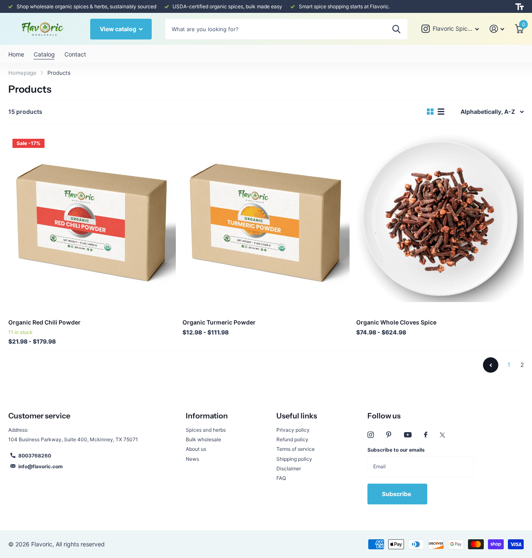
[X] (442, 435)
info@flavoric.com (40, 466)
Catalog (44, 54)
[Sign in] (497, 29)
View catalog (119, 28)
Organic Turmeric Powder (219, 322)
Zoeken (396, 29)
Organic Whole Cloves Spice (396, 322)
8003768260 (34, 455)
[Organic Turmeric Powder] (266, 218)
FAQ (281, 478)
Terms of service (295, 449)
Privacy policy (293, 430)
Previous (490, 365)
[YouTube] (407, 435)
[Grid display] (430, 111)
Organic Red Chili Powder (44, 322)
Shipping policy (294, 459)
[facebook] (425, 435)
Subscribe (397, 493)
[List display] (441, 111)
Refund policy (292, 439)
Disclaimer (288, 468)
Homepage (22, 72)
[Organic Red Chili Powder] (92, 218)
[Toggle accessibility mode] (519, 7)
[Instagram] (370, 435)
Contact (75, 54)
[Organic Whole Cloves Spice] (440, 218)
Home (16, 54)
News (192, 459)
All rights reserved (80, 544)
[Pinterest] (389, 435)
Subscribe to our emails (396, 450)
